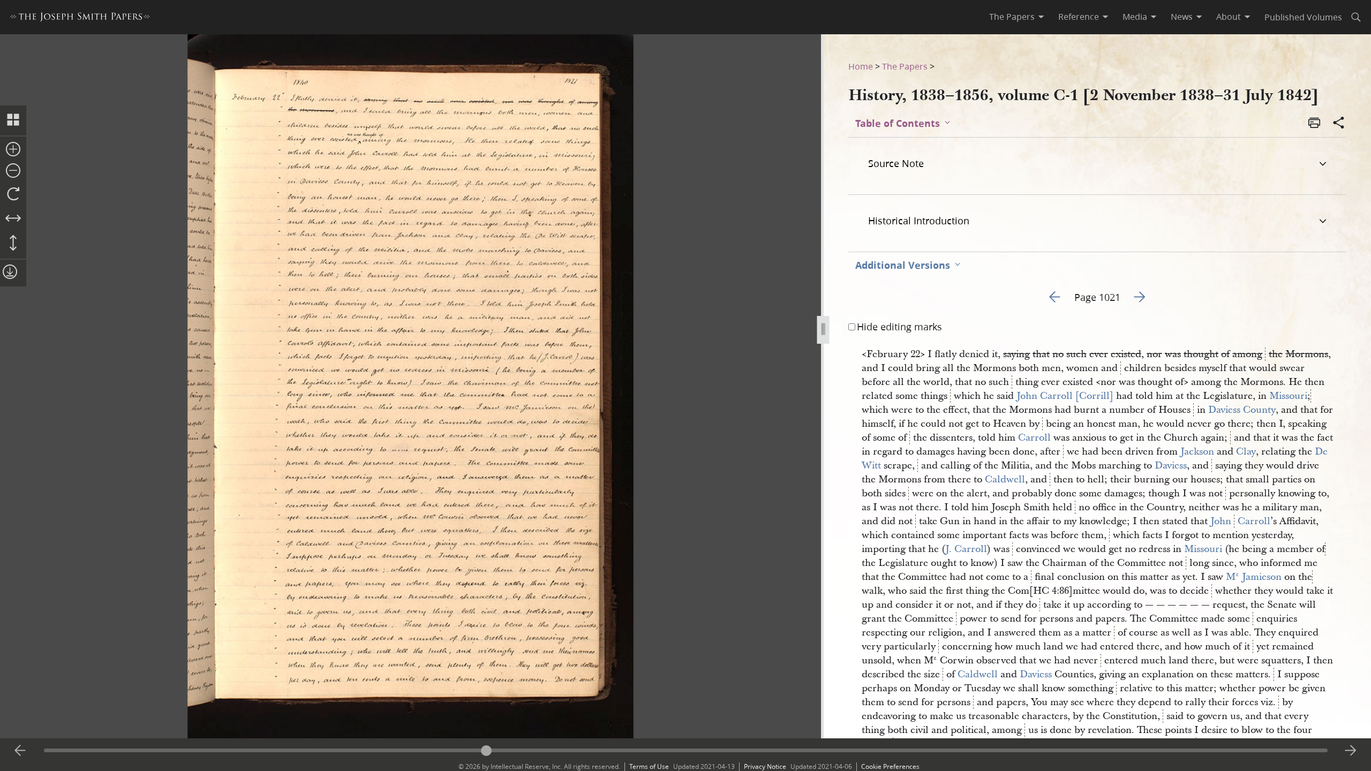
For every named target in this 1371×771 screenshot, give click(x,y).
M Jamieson (1254, 577)
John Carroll (1240, 521)
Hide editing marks (899, 327)
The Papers (905, 66)
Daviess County (1242, 410)
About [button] (1228, 16)
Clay (1246, 451)
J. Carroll (966, 549)
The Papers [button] (1012, 16)
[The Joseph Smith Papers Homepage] (80, 18)
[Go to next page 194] (1350, 750)
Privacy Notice (765, 766)
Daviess (1171, 465)
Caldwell (1005, 479)
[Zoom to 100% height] (13, 243)
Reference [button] (1078, 16)
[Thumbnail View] (13, 120)
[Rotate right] (13, 194)
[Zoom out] (13, 171)
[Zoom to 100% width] (13, 219)
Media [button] (1135, 16)
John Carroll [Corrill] (1064, 396)
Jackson (1197, 451)
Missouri (1288, 396)
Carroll (1034, 437)
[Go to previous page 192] (20, 750)
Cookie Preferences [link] (890, 766)
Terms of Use (649, 766)
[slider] (686, 750)
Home (860, 66)
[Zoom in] (13, 149)
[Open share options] (1338, 123)
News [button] (1182, 16)
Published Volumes (1303, 17)
